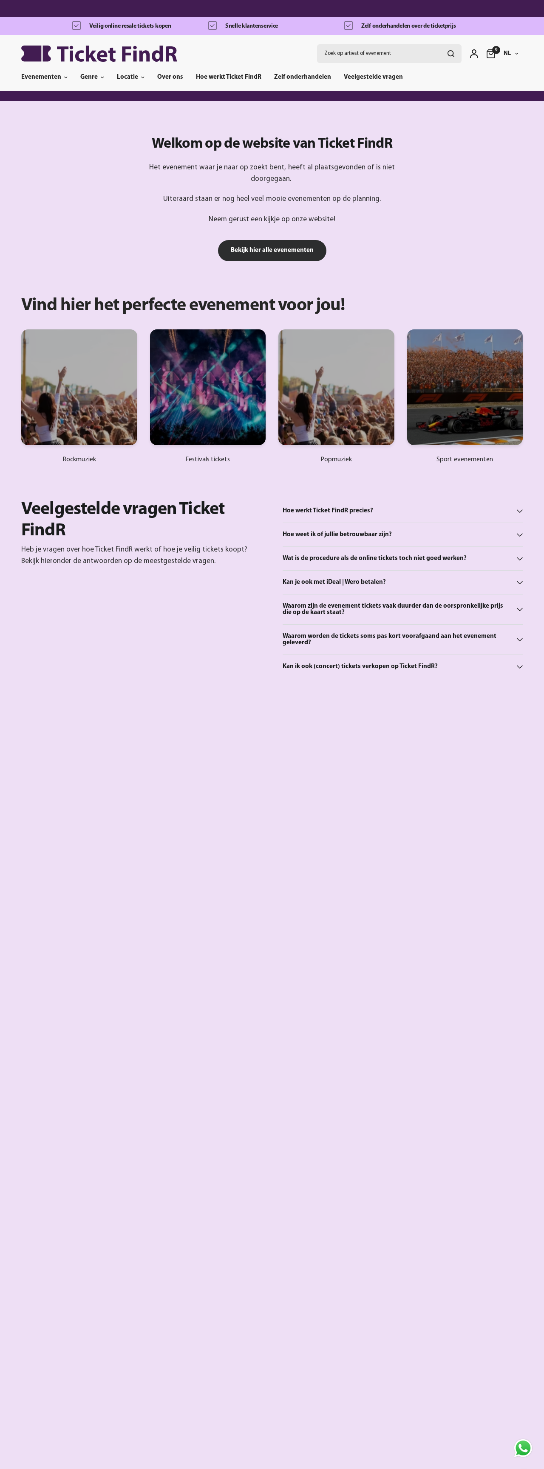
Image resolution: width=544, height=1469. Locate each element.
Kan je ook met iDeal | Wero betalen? (334, 582)
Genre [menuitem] (89, 77)
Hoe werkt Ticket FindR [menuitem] (228, 77)
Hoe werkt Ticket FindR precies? (328, 511)
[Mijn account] (474, 53)
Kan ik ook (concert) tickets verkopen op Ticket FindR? (360, 666)
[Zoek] (451, 53)
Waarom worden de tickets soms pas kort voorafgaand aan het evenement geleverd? (389, 639)
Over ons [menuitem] (170, 77)
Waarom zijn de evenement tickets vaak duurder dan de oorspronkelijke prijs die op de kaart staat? (393, 609)
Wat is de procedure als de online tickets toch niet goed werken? (375, 558)
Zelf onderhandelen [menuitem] (302, 77)
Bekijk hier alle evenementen (272, 250)
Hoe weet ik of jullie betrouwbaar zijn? (337, 535)
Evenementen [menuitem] (41, 77)
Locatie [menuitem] (127, 77)
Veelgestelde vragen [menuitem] (373, 77)
